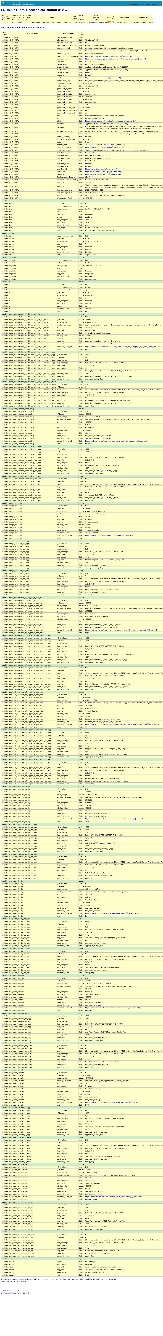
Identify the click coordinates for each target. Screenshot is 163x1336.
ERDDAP (8, 10)
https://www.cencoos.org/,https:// (97, 59)
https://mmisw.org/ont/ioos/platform (98, 147)
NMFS (148, 4)
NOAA (143, 4)
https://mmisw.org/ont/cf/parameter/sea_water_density (105, 913)
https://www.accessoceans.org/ (97, 78)
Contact (26, 1293)
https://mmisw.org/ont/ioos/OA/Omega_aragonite (103, 535)
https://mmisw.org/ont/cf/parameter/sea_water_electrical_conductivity (111, 441)
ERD (158, 4)
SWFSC (153, 4)
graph (19, 22)
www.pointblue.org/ (129, 59)
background (91, 22)
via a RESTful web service (16, 1281)
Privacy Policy (16, 1293)
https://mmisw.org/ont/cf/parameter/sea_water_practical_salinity (109, 819)
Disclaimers (5, 1293)
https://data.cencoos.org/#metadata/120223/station (104, 121)
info (22, 10)
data (13, 22)
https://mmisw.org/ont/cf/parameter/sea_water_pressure (106, 1008)
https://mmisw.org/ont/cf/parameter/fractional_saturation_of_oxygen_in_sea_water (116, 724)
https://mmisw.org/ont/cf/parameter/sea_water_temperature (107, 1197)
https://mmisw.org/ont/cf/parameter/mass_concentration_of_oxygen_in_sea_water (116, 630)
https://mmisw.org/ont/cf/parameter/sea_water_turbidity (106, 1102)
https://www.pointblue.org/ (95, 169)
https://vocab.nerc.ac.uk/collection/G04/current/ (103, 56)
